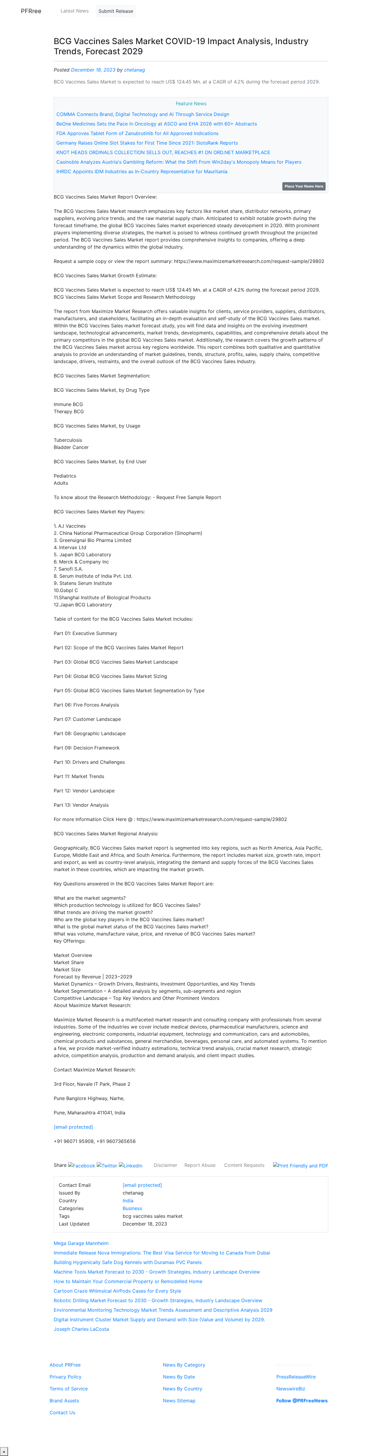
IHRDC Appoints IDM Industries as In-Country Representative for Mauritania (141, 171)
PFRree (31, 11)
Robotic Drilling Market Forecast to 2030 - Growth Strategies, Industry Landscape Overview (158, 1300)
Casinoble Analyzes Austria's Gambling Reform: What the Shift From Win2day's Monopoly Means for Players (178, 162)
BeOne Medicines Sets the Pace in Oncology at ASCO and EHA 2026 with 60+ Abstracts (156, 124)
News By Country (182, 1389)
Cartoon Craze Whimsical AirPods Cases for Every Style (117, 1291)
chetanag (134, 70)
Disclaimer (165, 1165)
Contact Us (62, 1412)
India (128, 1200)
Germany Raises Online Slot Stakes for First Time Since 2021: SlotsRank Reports (147, 143)
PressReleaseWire (296, 1377)
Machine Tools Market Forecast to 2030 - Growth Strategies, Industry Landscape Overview (157, 1272)
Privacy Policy (65, 1377)
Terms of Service (69, 1389)
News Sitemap (179, 1401)
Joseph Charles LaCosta (81, 1329)
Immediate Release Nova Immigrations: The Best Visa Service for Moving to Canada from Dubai (162, 1253)
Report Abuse (199, 1165)
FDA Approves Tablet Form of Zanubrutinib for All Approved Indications (137, 133)
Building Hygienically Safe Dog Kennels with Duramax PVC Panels (128, 1262)
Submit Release (115, 11)
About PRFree (65, 1365)
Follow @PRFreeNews (302, 1401)
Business (132, 1208)
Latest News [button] (75, 11)
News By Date (179, 1377)
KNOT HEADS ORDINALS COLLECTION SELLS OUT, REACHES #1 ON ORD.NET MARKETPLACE (163, 152)
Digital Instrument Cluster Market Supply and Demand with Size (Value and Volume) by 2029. (159, 1319)
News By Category (184, 1365)
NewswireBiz (290, 1389)
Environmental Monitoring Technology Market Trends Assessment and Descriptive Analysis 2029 (163, 1310)
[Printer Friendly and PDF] (300, 1165)
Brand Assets (64, 1401)
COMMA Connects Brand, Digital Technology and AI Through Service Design (142, 114)
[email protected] (73, 1127)
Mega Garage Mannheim (81, 1243)
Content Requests (244, 1165)
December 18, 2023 (93, 70)
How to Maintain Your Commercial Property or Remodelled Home (128, 1281)
